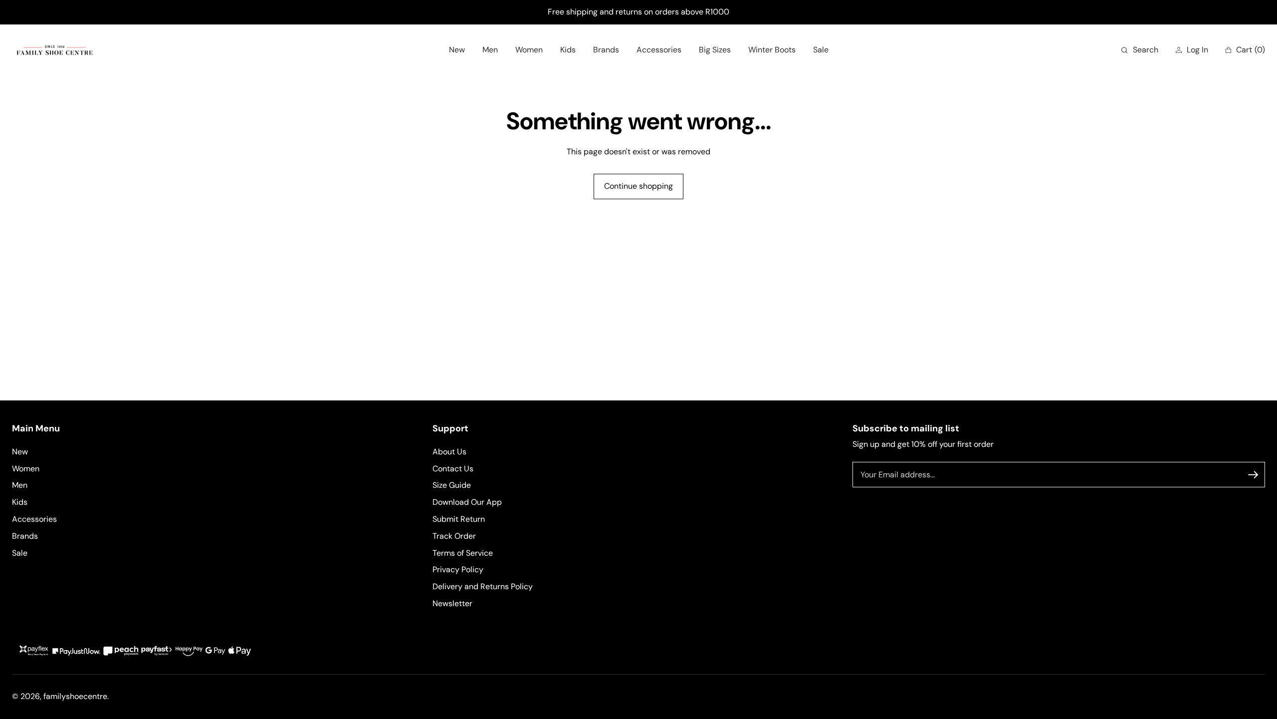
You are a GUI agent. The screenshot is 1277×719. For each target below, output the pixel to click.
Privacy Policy (457, 569)
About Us (449, 451)
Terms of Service (462, 553)
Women (25, 468)
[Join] (1253, 475)
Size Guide (451, 485)
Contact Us (452, 468)
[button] (1139, 50)
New (20, 451)
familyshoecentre (75, 696)
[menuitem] (457, 50)
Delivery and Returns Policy (482, 586)
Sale (19, 553)
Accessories (34, 519)
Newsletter (452, 603)
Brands (25, 536)
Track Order (454, 536)
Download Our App (467, 502)
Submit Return (458, 519)
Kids (19, 502)
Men (19, 485)
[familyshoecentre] (54, 50)
